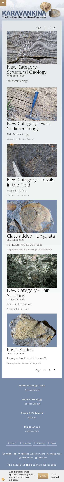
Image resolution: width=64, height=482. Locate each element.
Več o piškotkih (55, 476)
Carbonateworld (32, 390)
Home (13, 443)
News (53, 443)
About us (27, 443)
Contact (40, 443)
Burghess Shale (32, 431)
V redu (43, 475)
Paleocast (32, 417)
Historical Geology (32, 403)
